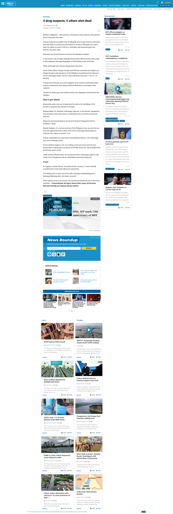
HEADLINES (70, 5)
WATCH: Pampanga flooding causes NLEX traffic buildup (88, 341)
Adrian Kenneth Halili (50, 423)
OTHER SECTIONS (152, 5)
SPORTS (105, 5)
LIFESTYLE (125, 5)
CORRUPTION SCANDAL (145, 9)
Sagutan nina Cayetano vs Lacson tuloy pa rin (116, 188)
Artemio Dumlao (82, 421)
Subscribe (168, 2)
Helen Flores (81, 383)
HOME (63, 5)
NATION (84, 5)
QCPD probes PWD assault (54, 342)
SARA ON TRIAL (111, 9)
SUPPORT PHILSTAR (165, 5)
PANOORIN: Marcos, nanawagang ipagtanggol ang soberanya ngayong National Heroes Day (117, 100)
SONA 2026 (121, 9)
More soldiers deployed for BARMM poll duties (54, 381)
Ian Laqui (80, 461)
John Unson (81, 497)
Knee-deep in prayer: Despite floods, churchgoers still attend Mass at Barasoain (88, 456)
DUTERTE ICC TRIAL (131, 9)
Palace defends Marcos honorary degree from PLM (87, 379)
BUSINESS (97, 5)
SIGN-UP (89, 248)
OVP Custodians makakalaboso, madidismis (116, 57)
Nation (46, 17)
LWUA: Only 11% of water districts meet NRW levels (54, 418)
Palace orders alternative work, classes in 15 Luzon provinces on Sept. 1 (57, 495)
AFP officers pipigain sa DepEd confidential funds (116, 33)
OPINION (78, 5)
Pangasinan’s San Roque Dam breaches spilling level (88, 417)
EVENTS (133, 5)
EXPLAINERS (167, 9)
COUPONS (141, 5)
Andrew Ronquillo (49, 460)
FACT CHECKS (158, 9)
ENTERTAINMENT (115, 5)
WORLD (90, 5)
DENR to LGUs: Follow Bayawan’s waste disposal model (57, 456)
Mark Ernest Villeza (49, 345)
